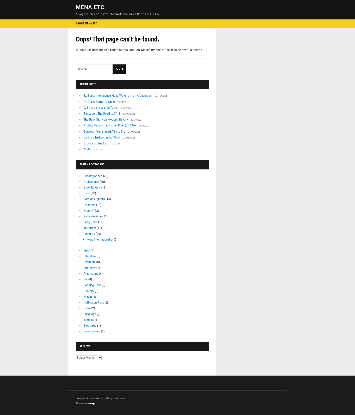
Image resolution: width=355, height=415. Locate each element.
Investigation (92, 331)
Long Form (90, 222)
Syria (87, 193)
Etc (86, 279)
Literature (90, 256)
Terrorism (90, 228)
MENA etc (90, 7)
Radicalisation (93, 216)
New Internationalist (100, 239)
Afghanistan (91, 182)
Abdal (87, 149)
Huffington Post (94, 302)
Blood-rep (90, 325)
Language (90, 314)
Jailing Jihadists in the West (102, 137)
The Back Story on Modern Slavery (106, 119)
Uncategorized (93, 176)
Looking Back (92, 285)
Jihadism (89, 205)
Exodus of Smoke (95, 143)
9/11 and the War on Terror (101, 107)
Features (89, 234)
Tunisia (88, 320)
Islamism (90, 262)
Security (89, 291)
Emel (87, 250)
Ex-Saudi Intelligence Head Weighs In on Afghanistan (118, 95)
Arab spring (91, 273)
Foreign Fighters (94, 199)
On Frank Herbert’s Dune (99, 102)
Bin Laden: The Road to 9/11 (102, 113)
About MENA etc (86, 23)
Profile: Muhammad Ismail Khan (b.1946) (110, 125)
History (88, 210)
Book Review (92, 187)
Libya (87, 308)
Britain (88, 297)
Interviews (90, 268)
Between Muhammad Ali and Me (104, 131)
